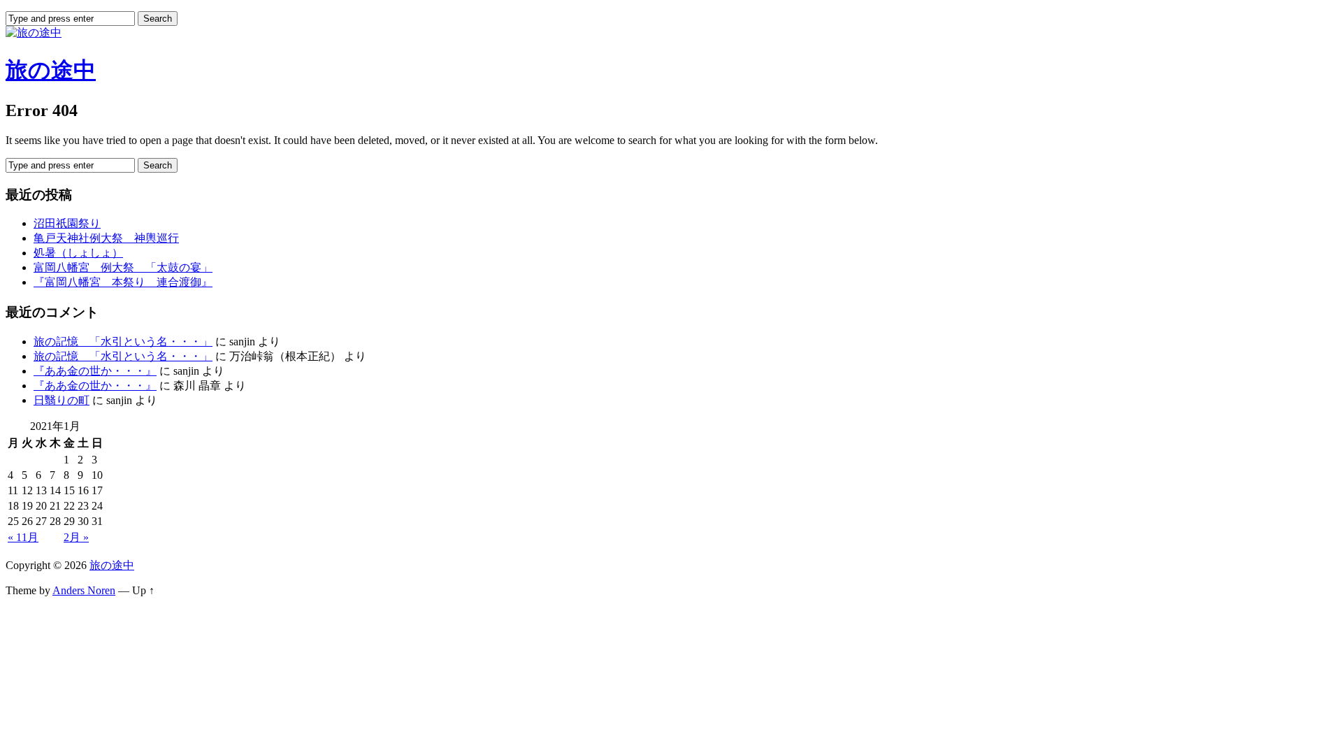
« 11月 (23, 537)
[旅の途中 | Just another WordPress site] (34, 32)
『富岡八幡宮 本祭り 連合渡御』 (123, 282)
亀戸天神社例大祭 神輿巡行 (106, 238)
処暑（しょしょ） (78, 253)
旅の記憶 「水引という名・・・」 (123, 341)
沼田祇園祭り (67, 223)
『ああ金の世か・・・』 (95, 371)
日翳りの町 (61, 400)
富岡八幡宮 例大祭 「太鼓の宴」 (123, 267)
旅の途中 (51, 69)
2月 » (76, 537)
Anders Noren (83, 590)
